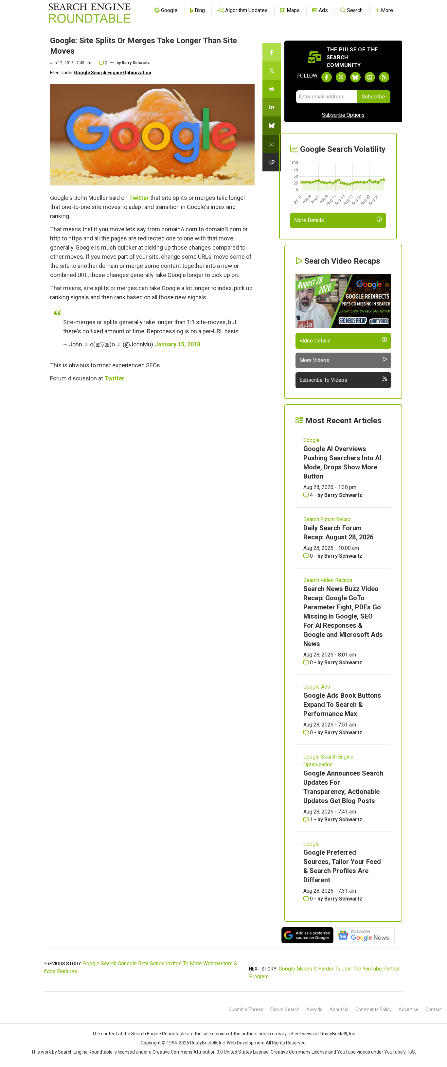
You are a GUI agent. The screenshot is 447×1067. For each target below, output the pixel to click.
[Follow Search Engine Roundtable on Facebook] (326, 77)
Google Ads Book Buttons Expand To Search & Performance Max (342, 704)
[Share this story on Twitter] (271, 70)
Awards (314, 1009)
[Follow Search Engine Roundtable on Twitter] (341, 77)
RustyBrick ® (203, 1042)
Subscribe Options (343, 115)
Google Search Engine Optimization (112, 72)
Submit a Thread (246, 1009)
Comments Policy (373, 1009)
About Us (339, 1009)
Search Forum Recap (326, 519)
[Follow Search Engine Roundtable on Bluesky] (355, 77)
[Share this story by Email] (271, 144)
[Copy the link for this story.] (271, 162)
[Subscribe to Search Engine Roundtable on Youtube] (370, 77)
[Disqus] (152, 476)
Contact (433, 1009)
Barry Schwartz (136, 63)
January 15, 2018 (177, 344)
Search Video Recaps (327, 580)
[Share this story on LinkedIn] (271, 107)
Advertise (409, 1009)
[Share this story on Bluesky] (271, 125)
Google (311, 440)
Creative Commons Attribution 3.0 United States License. (211, 1052)
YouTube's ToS (399, 1052)
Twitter (139, 197)
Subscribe (373, 97)
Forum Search (284, 1009)
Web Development (246, 1042)
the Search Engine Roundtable (155, 1033)
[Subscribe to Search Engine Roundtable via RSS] (384, 77)
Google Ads (316, 687)
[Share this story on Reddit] (271, 89)
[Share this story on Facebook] (271, 52)
